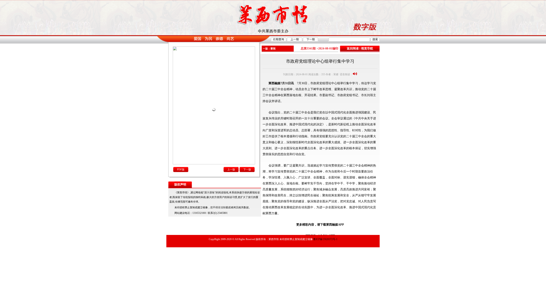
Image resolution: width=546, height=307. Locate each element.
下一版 (247, 169)
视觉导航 (367, 48)
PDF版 (180, 169)
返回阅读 (353, 48)
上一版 (231, 169)
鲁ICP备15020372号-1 (325, 239)
